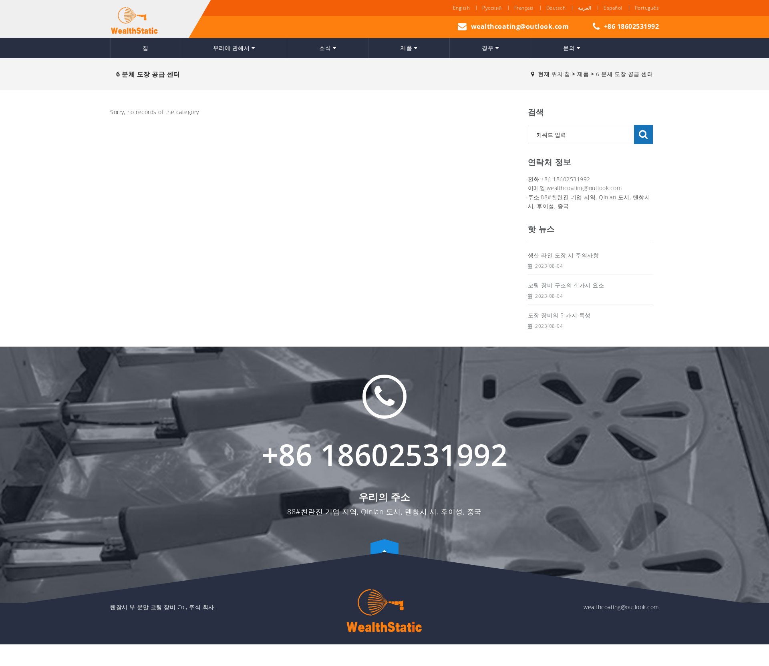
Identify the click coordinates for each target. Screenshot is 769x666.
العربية (584, 7)
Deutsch (556, 7)
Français (524, 7)
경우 (488, 48)
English (461, 7)
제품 (407, 48)
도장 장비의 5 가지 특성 (559, 315)
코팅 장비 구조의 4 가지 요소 (566, 285)
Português (647, 7)
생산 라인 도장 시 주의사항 (563, 255)
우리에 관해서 (232, 48)
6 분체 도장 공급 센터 (624, 74)
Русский (492, 7)
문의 (570, 48)
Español (613, 7)
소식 (326, 48)
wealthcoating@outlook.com (520, 26)
